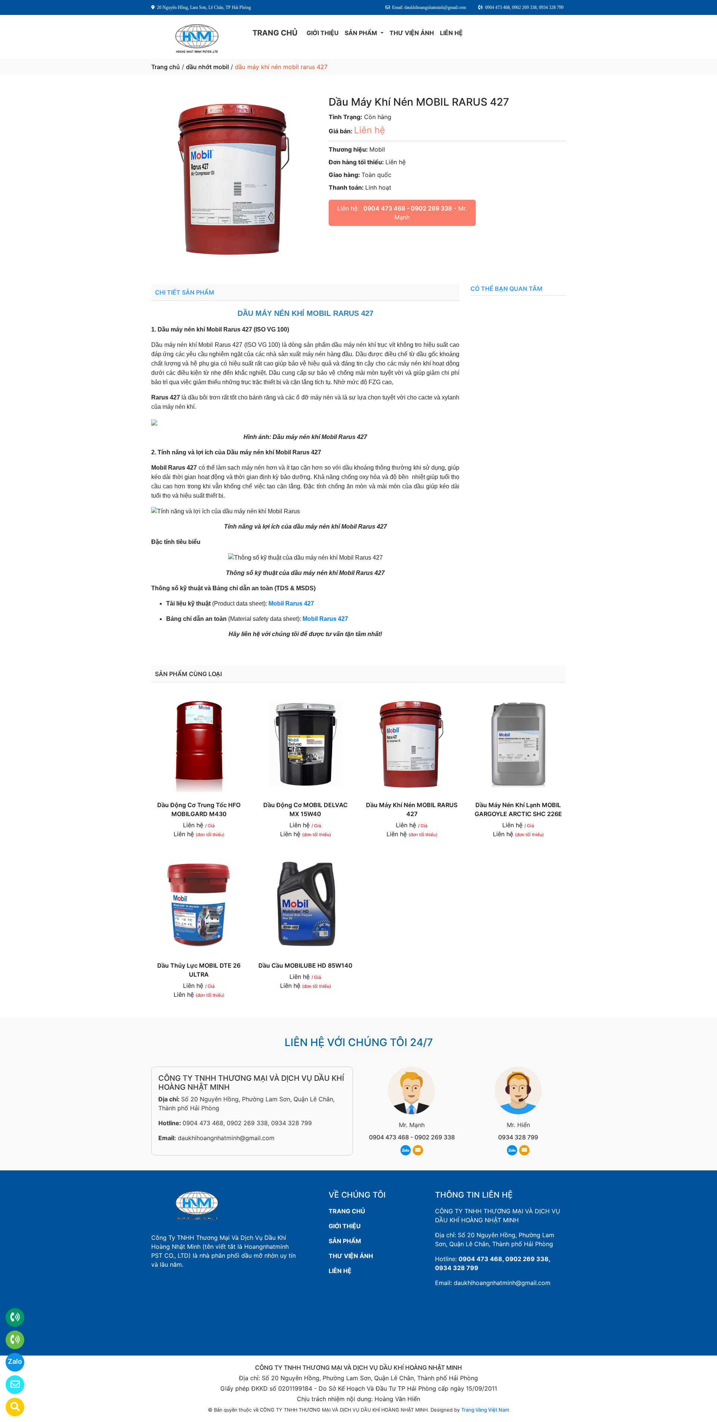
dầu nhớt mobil (207, 67)
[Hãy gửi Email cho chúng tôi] (10, 1385)
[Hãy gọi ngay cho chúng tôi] (10, 1340)
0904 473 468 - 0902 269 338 (407, 208)
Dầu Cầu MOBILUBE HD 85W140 (305, 965)
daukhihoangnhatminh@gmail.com (226, 1138)
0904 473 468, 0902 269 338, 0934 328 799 (247, 1123)
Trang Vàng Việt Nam (485, 1410)
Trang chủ (165, 67)
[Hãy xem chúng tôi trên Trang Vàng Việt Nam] (10, 1407)
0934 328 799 (518, 1137)
